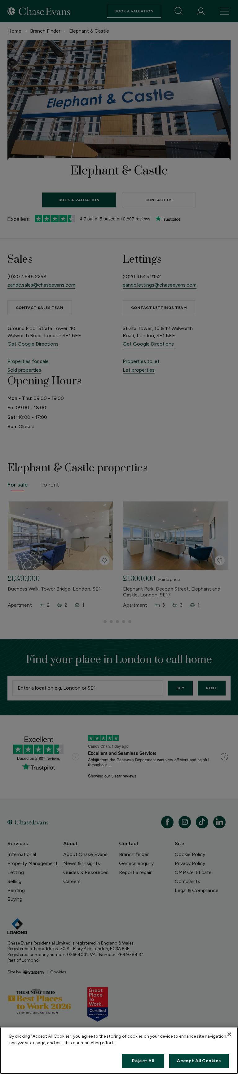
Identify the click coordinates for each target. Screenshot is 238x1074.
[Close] (229, 1034)
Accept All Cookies (199, 1060)
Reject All (143, 1060)
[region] (119, 1050)
